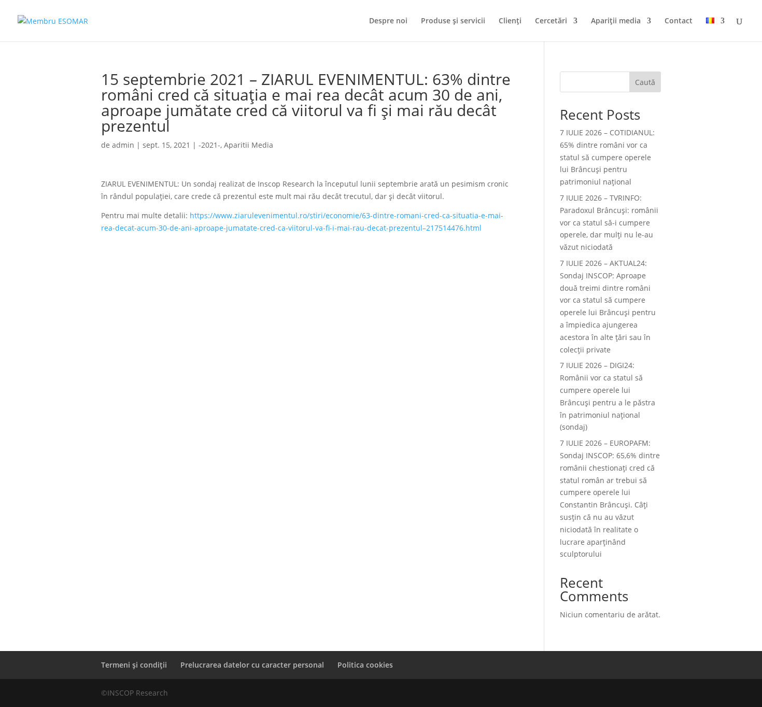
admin (123, 145)
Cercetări (551, 21)
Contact (679, 21)
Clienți (510, 21)
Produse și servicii (453, 21)
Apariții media (616, 21)
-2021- (209, 145)
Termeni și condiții (134, 665)
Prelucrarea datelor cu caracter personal (252, 665)
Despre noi (388, 21)
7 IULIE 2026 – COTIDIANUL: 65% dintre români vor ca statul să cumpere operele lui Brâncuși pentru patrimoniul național (607, 157)
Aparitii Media (248, 145)
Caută (645, 82)
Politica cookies (365, 665)
